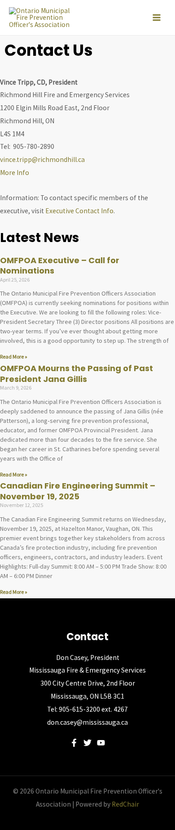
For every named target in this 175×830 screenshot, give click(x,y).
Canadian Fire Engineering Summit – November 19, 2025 (77, 491)
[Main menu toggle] (156, 17)
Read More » (13, 356)
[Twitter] (87, 743)
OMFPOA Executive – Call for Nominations (59, 265)
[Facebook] (74, 743)
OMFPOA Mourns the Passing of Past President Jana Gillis (76, 373)
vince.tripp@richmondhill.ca (42, 159)
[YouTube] (101, 743)
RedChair (125, 804)
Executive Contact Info (79, 210)
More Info (14, 172)
